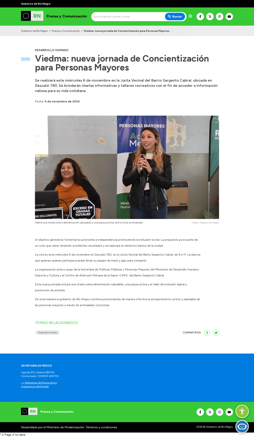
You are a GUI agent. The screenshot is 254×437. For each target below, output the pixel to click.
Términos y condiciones (101, 427)
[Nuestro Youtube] (229, 16)
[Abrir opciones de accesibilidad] (242, 411)
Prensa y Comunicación (66, 31)
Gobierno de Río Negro (34, 31)
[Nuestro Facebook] (200, 16)
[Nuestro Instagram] (219, 16)
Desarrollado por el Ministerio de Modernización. (53, 427)
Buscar (177, 16)
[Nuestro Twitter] (210, 16)
